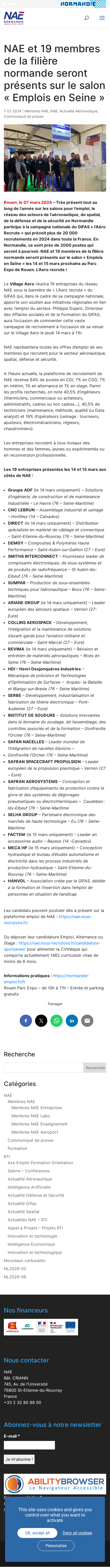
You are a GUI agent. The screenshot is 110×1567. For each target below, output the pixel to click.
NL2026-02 (15, 1268)
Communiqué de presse (23, 116)
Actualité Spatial (23, 1211)
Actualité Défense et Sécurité (36, 1195)
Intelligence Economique (31, 1244)
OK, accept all (37, 1533)
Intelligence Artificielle (29, 1187)
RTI (7, 1156)
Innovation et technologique (35, 1252)
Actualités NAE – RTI (27, 1219)
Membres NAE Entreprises (37, 1107)
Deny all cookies (77, 1533)
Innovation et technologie (32, 1236)
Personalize (56, 1545)
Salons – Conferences (29, 1170)
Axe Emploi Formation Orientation (40, 1162)
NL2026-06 (15, 1276)
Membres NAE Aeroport (35, 1132)
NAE (54, 111)
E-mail (12, 1436)
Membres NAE (36, 111)
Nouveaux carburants (24, 1260)
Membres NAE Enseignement (40, 1123)
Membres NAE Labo (31, 1115)
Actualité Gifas (22, 1203)
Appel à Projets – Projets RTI (35, 1227)
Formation (17, 1148)
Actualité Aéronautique (78, 111)
